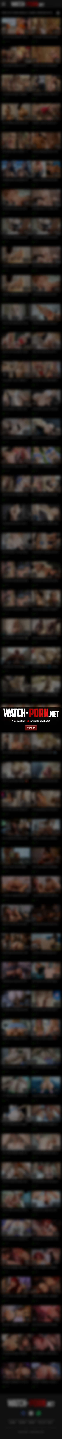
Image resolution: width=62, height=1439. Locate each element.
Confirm (31, 727)
